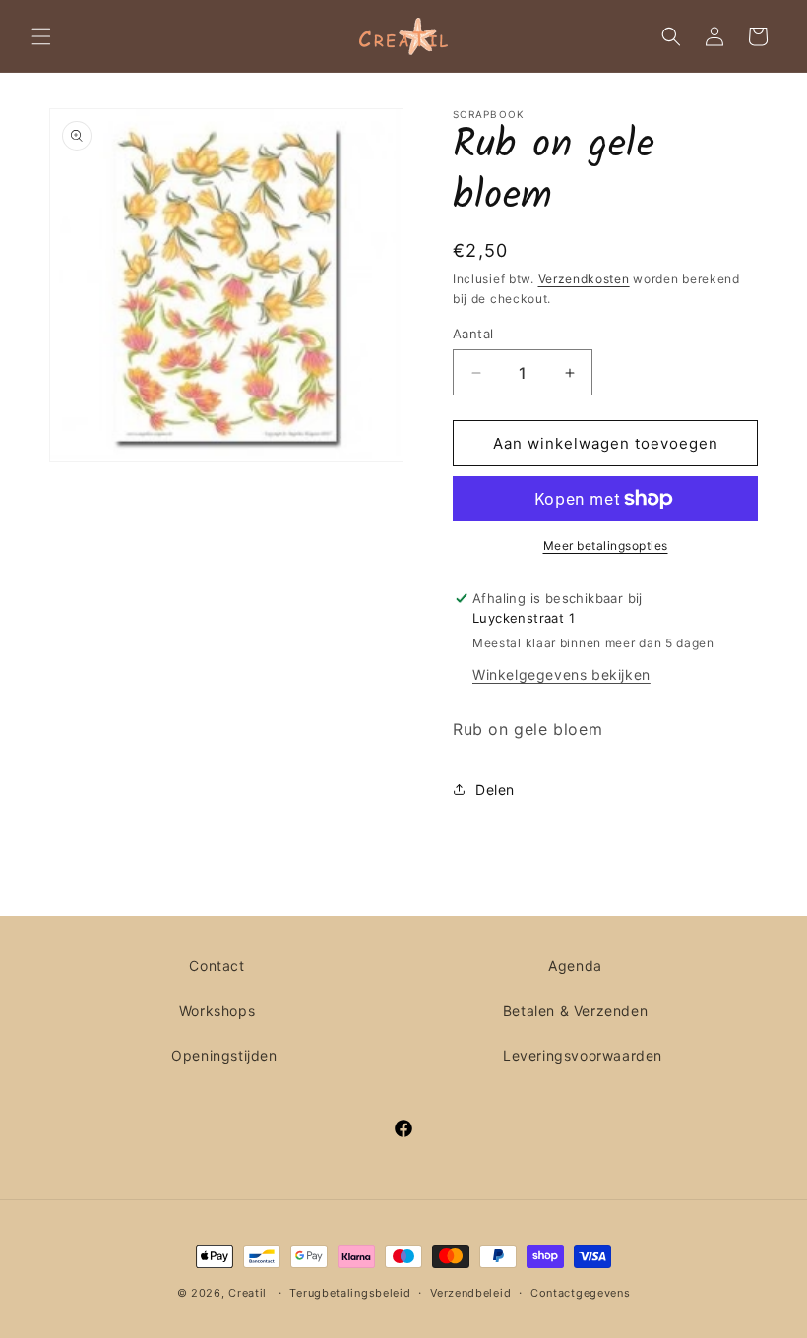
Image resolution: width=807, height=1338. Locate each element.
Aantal (473, 333)
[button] (41, 36)
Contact (216, 965)
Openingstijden (224, 1055)
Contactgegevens (580, 1293)
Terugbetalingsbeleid (349, 1293)
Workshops (217, 1011)
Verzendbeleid (470, 1293)
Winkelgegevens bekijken (561, 674)
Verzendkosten (584, 279)
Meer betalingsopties (605, 545)
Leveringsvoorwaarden (582, 1055)
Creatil (247, 1293)
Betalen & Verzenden (575, 1011)
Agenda (575, 965)
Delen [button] (495, 789)
